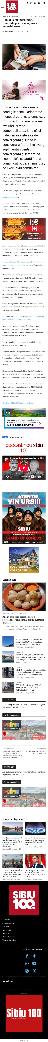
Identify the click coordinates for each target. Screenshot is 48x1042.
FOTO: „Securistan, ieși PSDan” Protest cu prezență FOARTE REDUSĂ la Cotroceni (28, 687)
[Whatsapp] (27, 964)
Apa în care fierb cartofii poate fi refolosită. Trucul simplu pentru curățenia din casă (23, 619)
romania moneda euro (16, 437)
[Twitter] (34, 971)
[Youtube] (39, 3)
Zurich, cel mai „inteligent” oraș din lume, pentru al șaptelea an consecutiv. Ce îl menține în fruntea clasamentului (30, 657)
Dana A (13, 613)
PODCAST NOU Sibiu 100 (24, 447)
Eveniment (19, 637)
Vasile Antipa (9, 31)
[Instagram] (31, 3)
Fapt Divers (5, 613)
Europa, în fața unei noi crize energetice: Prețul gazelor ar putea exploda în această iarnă (35, 841)
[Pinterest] (24, 36)
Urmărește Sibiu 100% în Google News (17, 403)
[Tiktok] (34, 956)
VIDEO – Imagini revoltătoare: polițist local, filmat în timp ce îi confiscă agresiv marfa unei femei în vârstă (31, 672)
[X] (35, 3)
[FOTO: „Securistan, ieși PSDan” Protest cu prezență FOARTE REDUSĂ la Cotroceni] (8, 687)
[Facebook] (27, 3)
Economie (5, 16)
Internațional (14, 16)
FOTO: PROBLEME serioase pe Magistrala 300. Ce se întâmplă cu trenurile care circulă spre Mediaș (29, 642)
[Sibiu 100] (12, 6)
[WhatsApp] (29, 36)
